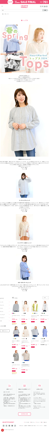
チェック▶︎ (24, 169)
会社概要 (25, 425)
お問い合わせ (21, 425)
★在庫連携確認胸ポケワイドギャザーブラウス (26, 366)
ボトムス (1, 311)
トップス (1, 302)
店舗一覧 (45, 422)
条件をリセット (5, 330)
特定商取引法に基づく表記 (32, 425)
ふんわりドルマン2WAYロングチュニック (25, 342)
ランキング (38, 422)
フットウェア (2, 314)
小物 (1, 320)
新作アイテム (33, 422)
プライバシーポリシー (39, 425)
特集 (41, 422)
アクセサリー (2, 317)
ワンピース (2, 305)
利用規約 (45, 425)
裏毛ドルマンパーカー (45, 315)
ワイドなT (23, 315)
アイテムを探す (27, 422)
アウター (1, 308)
